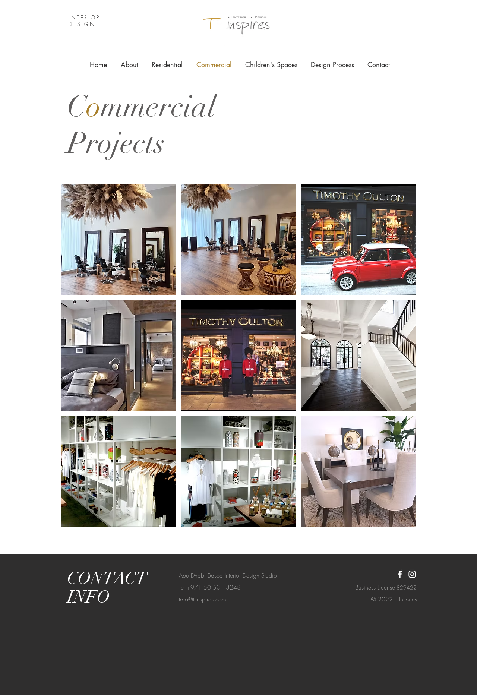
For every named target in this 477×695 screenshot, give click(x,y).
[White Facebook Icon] (400, 574)
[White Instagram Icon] (412, 574)
